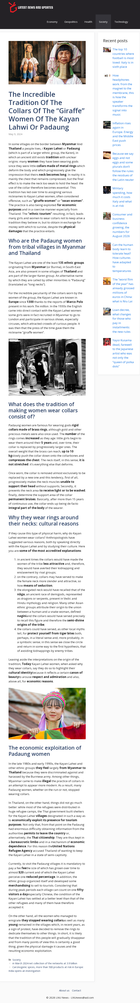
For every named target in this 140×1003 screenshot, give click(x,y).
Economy (52, 21)
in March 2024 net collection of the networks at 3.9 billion (44, 963)
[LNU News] (31, 7)
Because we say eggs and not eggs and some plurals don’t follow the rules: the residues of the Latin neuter (123, 167)
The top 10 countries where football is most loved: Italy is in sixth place (123, 58)
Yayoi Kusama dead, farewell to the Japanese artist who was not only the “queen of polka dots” (123, 353)
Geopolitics (71, 21)
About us (64, 990)
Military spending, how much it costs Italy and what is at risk (122, 197)
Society (103, 21)
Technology (121, 21)
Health (88, 21)
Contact (76, 990)
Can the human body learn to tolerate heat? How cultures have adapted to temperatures (123, 258)
